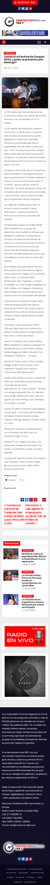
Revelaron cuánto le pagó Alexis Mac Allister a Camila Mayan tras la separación (34, 558)
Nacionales (23, 872)
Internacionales (37, 872)
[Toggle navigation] (39, 42)
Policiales (30, 877)
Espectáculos (10, 53)
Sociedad (20, 877)
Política (10, 877)
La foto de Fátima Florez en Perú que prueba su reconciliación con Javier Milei (32, 580)
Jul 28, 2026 (29, 588)
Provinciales (11, 872)
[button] (45, 42)
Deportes (18, 882)
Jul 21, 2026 (29, 610)
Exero (40, 869)
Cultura (40, 877)
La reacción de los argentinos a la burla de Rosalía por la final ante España (33, 603)
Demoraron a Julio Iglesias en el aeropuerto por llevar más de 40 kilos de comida (35, 514)
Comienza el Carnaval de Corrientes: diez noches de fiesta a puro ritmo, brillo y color (14, 514)
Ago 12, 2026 (30, 564)
